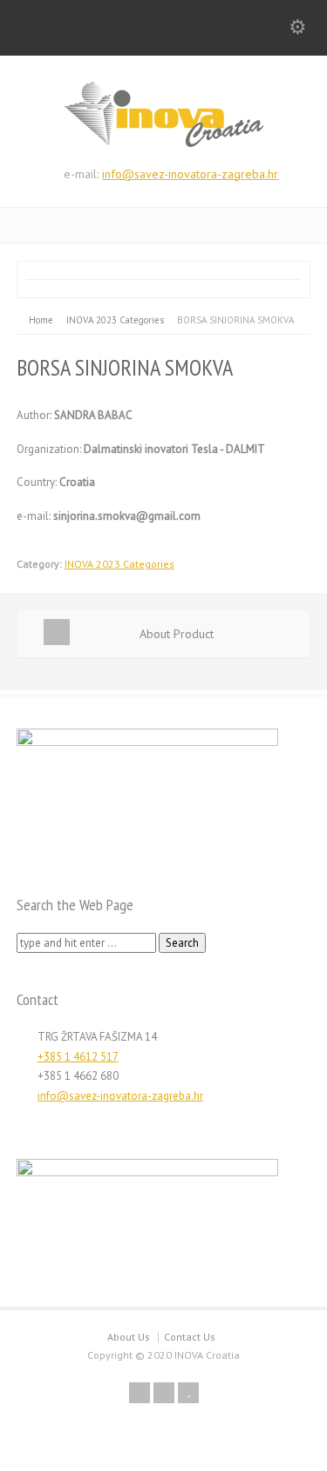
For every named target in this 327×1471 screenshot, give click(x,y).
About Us (128, 1336)
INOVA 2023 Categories (119, 563)
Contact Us (189, 1336)
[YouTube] (188, 1392)
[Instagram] (163, 1392)
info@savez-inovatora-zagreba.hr (190, 174)
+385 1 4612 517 (78, 1056)
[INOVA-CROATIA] (164, 143)
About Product (177, 634)
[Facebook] (139, 1392)
